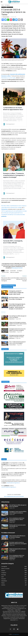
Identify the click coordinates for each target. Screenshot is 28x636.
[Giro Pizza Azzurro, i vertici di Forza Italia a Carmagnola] (4, 299)
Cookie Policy (17, 610)
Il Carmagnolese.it (15, 634)
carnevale (7, 270)
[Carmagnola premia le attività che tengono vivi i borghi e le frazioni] (4, 337)
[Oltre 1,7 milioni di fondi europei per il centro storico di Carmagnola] (4, 343)
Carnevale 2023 (13, 270)
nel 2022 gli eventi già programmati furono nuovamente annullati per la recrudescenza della (13, 214)
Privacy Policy (11, 610)
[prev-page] (2, 312)
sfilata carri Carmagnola (14, 272)
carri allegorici (19, 270)
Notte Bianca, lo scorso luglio (8, 77)
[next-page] (4, 312)
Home (2, 5)
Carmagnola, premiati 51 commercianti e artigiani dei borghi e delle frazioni (16, 292)
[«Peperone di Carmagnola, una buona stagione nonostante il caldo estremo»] (4, 324)
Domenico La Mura (5, 272)
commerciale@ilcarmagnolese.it (8, 487)
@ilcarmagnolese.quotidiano (14, 496)
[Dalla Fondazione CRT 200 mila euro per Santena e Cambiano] (4, 537)
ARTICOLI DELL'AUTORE (7, 287)
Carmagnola (7, 5)
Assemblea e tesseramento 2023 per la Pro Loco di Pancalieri (20, 279)
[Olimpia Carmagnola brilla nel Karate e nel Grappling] (4, 550)
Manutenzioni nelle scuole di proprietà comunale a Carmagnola (7, 279)
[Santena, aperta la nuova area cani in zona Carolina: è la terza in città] (4, 526)
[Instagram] (14, 629)
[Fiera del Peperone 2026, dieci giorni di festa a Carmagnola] (4, 317)
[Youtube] (17, 629)
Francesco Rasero (6, 16)
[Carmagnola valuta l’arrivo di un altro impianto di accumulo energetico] (4, 330)
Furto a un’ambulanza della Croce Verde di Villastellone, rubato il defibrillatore (16, 519)
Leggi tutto (20, 120)
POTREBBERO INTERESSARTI (8, 285)
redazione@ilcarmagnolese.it (13, 482)
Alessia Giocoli (11, 318)
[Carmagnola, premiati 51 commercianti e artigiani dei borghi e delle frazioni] (4, 292)
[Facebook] (10, 629)
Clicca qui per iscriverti (17, 267)
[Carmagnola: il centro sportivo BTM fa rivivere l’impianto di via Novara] (4, 513)
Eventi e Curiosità (10, 7)
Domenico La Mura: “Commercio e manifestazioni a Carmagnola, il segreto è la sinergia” (13, 175)
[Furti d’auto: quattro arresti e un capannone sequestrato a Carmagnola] (4, 544)
